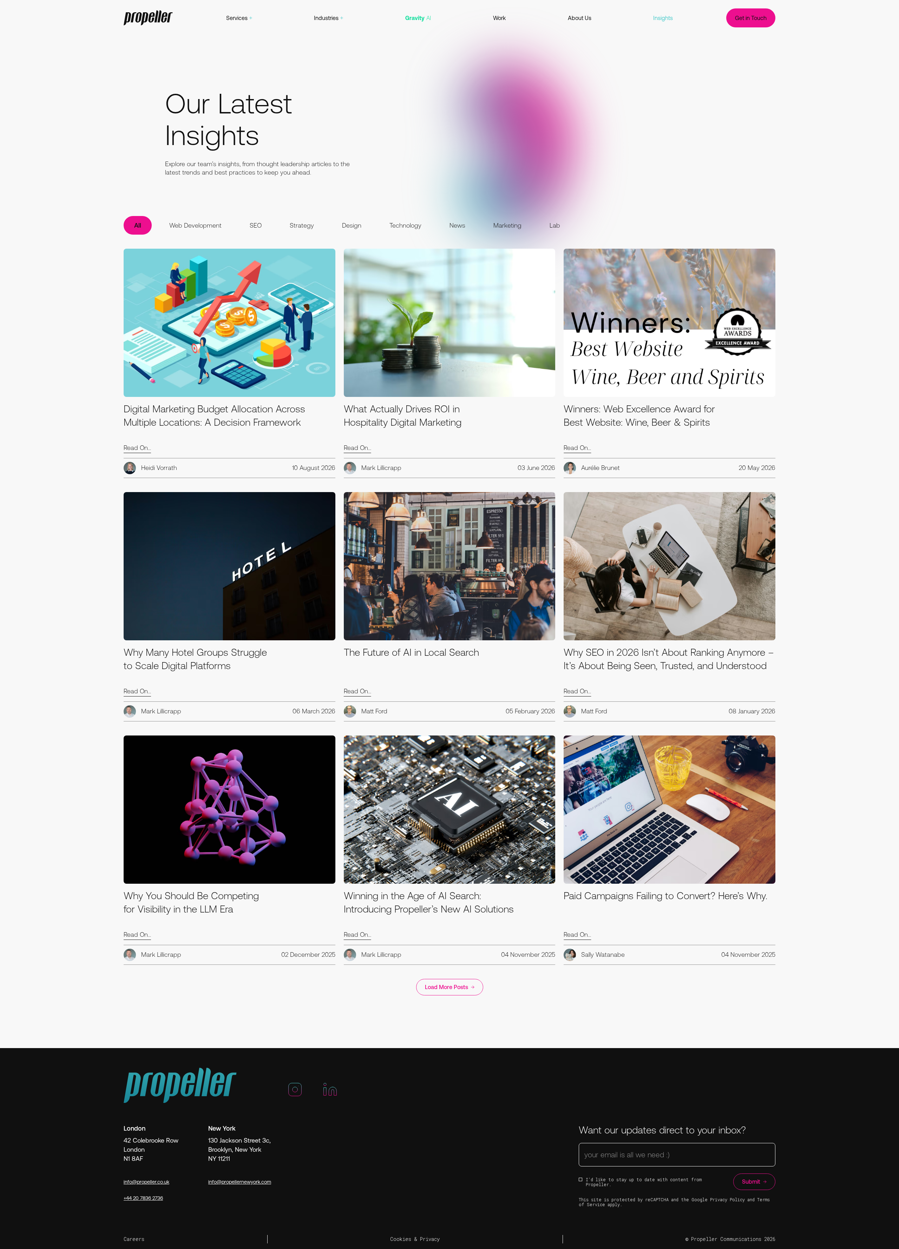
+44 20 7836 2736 (143, 1198)
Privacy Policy (727, 1199)
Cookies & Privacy (415, 1239)
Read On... (137, 447)
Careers (134, 1239)
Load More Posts (446, 987)
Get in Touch (751, 18)
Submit (751, 1181)
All (137, 225)
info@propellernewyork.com (239, 1182)
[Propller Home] (148, 18)
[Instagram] (295, 1092)
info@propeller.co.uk (146, 1182)
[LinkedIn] (330, 1092)
